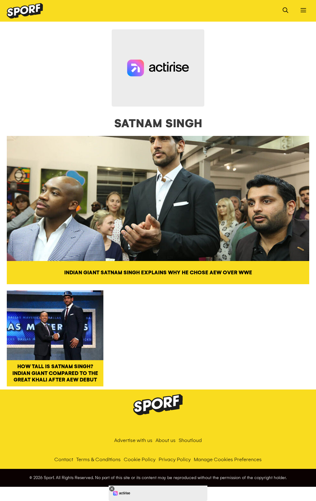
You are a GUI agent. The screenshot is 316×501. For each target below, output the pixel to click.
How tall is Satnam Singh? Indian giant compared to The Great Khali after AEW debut (55, 373)
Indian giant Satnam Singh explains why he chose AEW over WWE (158, 273)
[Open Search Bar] (285, 11)
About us (166, 440)
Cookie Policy (140, 459)
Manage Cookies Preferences (228, 459)
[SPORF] (25, 11)
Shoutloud (190, 440)
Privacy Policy (175, 459)
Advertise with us (133, 440)
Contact (63, 459)
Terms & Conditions (98, 459)
